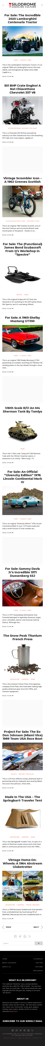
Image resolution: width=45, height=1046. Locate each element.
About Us (6, 966)
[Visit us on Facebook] (15, 936)
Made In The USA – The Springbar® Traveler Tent (22, 798)
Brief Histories (9, 963)
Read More (7, 76)
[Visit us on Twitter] (21, 1030)
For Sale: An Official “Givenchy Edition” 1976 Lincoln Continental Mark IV (22, 477)
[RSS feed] (3, 5)
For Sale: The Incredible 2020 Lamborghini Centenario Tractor (22, 18)
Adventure (14, 679)
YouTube (39, 966)
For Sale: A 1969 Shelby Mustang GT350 (22, 319)
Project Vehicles (26, 774)
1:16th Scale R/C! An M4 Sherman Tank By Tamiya (22, 409)
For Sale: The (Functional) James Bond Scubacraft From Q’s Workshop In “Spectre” (22, 249)
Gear (26, 294)
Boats (19, 294)
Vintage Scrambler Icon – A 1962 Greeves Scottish (22, 179)
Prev (8, 927)
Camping (25, 679)
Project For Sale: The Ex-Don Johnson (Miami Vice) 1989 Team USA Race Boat (22, 735)
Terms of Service (24, 1038)
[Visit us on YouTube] (17, 1030)
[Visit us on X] (20, 936)
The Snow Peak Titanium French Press (22, 637)
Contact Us (37, 1038)
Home (4, 959)
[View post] (22, 41)
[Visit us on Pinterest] (25, 1030)
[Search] (39, 943)
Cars (16, 60)
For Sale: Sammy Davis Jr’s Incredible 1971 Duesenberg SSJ (22, 572)
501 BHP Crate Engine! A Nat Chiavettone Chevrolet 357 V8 (22, 89)
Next (36, 927)
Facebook (38, 959)
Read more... (14, 1011)
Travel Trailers (33, 905)
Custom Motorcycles (15, 221)
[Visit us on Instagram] (24, 936)
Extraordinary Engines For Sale (22, 128)
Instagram (38, 970)
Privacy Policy (10, 1038)
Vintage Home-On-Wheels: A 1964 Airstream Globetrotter (22, 863)
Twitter (39, 963)
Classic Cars (25, 60)
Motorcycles (33, 221)
